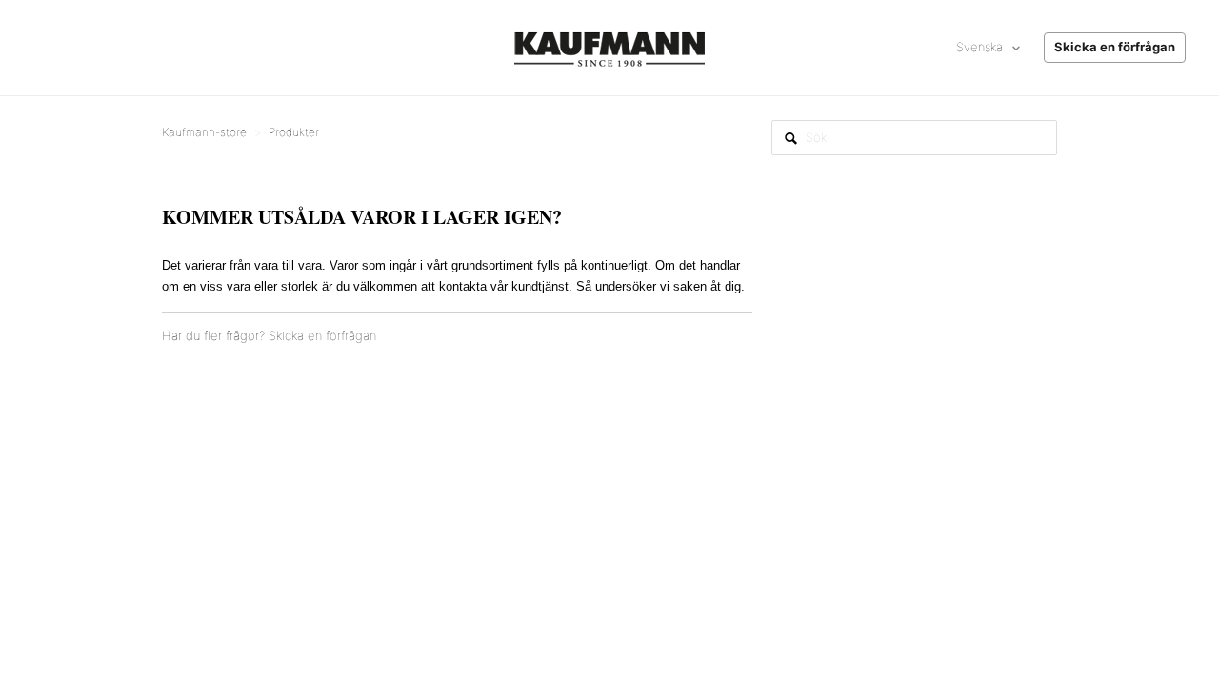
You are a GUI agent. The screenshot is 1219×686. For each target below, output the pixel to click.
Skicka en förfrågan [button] (1114, 46)
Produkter (294, 132)
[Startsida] (609, 47)
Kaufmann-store (204, 132)
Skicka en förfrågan (322, 335)
